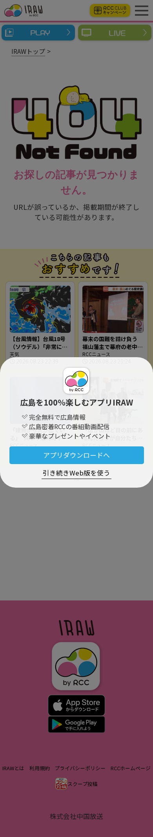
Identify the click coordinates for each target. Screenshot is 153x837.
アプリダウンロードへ (76, 455)
